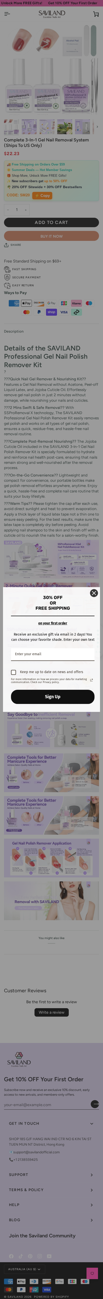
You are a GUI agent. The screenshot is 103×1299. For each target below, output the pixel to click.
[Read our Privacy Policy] (91, 680)
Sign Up (52, 696)
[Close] (94, 593)
